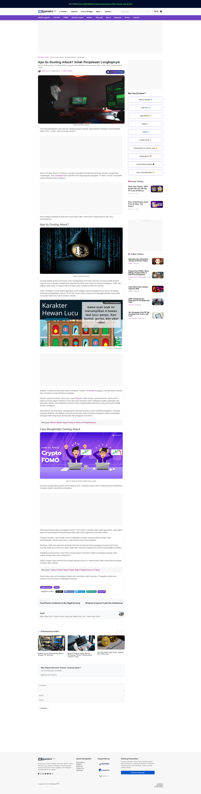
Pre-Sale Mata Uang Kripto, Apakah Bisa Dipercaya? (110, 653)
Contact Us (80, 768)
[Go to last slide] (118, 631)
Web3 (57, 587)
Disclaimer (159, 785)
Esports (74, 11)
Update (108, 11)
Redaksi (79, 764)
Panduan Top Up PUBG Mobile (137, 277)
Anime (130, 263)
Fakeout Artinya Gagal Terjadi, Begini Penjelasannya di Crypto (75, 570)
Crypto (47, 57)
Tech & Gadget (87, 11)
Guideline (160, 784)
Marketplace (80, 762)
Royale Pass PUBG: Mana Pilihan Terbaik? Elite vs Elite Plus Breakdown (138, 272)
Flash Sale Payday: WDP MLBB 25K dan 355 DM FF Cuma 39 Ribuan (138, 188)
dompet (92, 391)
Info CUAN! (100, 4)
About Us (79, 766)
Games (64, 11)
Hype (98, 11)
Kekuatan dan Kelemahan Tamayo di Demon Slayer (138, 260)
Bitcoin (79, 398)
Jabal (43, 71)
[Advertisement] (100, 37)
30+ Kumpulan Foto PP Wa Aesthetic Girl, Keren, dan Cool (138, 314)
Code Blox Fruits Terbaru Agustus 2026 (138, 287)
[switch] (161, 11)
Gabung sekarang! (138, 772)
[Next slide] (121, 631)
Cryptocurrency (46, 587)
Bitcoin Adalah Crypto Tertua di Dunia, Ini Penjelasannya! (73, 422)
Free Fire (131, 305)
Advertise (79, 770)
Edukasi (69, 71)
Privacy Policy (158, 787)
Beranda (40, 57)
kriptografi (59, 176)
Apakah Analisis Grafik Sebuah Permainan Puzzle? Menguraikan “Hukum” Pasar (80, 655)
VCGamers (54, 784)
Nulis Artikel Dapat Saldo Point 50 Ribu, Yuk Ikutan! (138, 204)
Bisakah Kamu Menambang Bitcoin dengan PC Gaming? (51, 654)
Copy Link (102, 591)
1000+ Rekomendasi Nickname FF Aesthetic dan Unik (139, 300)
